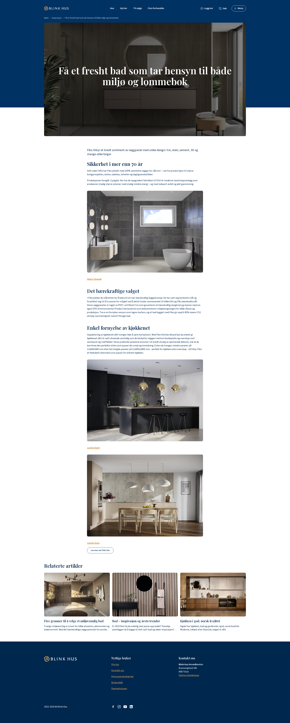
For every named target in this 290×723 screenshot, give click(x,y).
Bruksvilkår (117, 682)
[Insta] (119, 707)
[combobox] (224, 8)
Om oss (115, 664)
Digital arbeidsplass (189, 675)
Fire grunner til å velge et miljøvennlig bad (73, 621)
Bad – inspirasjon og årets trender (136, 621)
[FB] (113, 707)
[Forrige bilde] (44, 602)
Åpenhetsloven (119, 688)
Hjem (46, 17)
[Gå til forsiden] (56, 8)
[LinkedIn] (131, 707)
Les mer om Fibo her (100, 550)
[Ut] (125, 707)
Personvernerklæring (122, 676)
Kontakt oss (117, 670)
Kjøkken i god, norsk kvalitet (200, 621)
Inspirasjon (57, 18)
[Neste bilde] (245, 602)
